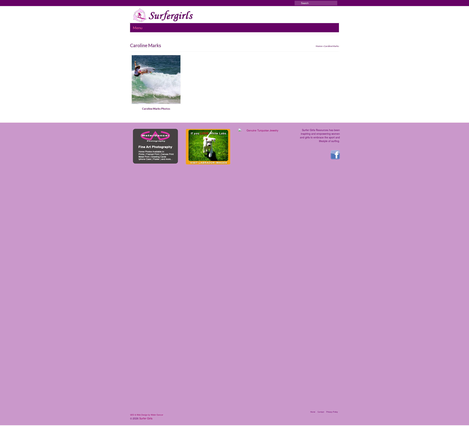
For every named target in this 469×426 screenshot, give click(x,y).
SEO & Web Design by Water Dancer (146, 414)
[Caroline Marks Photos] (156, 79)
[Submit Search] (297, 3)
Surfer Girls (145, 418)
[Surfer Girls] (164, 15)
